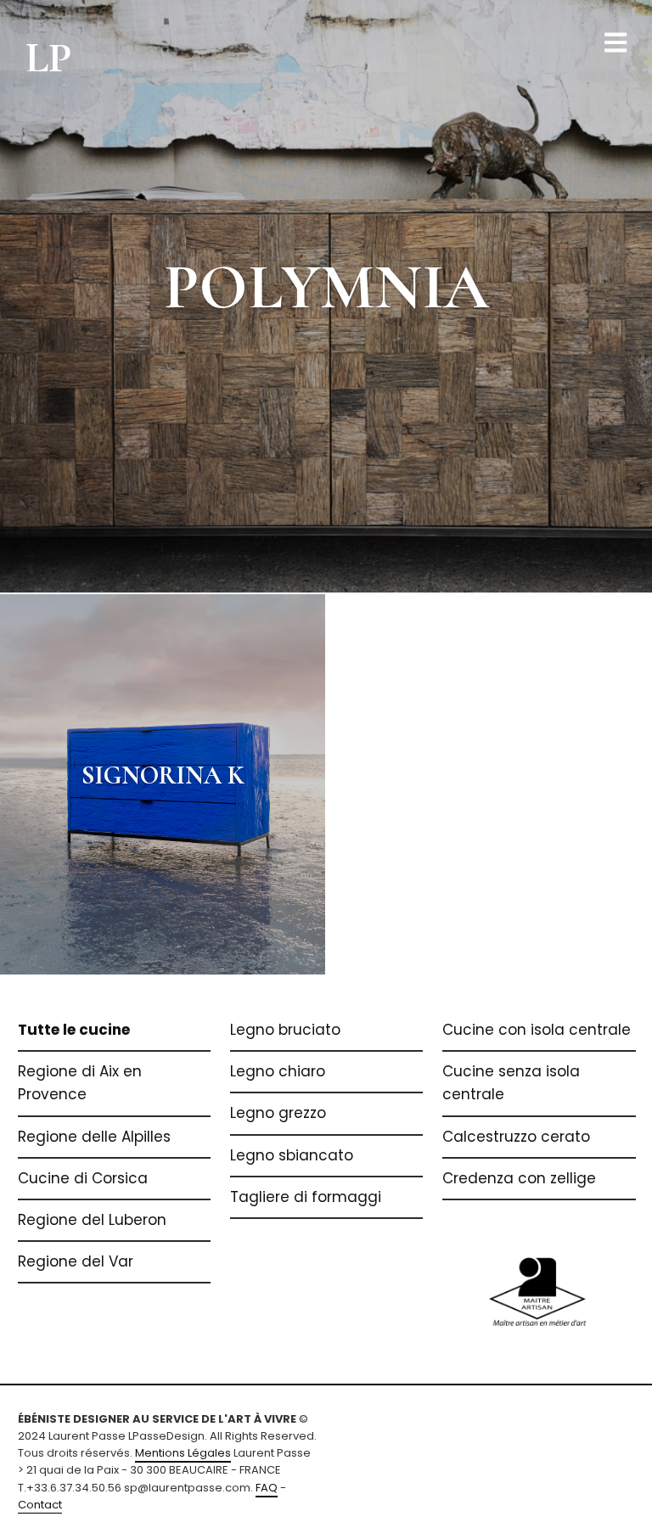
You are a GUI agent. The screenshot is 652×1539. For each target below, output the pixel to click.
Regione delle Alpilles (94, 1136)
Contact (40, 1505)
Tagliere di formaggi (305, 1197)
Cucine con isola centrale (536, 1029)
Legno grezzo (278, 1113)
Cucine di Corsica (83, 1178)
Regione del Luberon (92, 1220)
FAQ (267, 1488)
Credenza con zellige (519, 1178)
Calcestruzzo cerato (516, 1136)
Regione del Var (75, 1261)
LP (48, 57)
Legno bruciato (285, 1029)
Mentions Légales (183, 1453)
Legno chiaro (277, 1071)
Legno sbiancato (291, 1155)
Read (326, 296)
